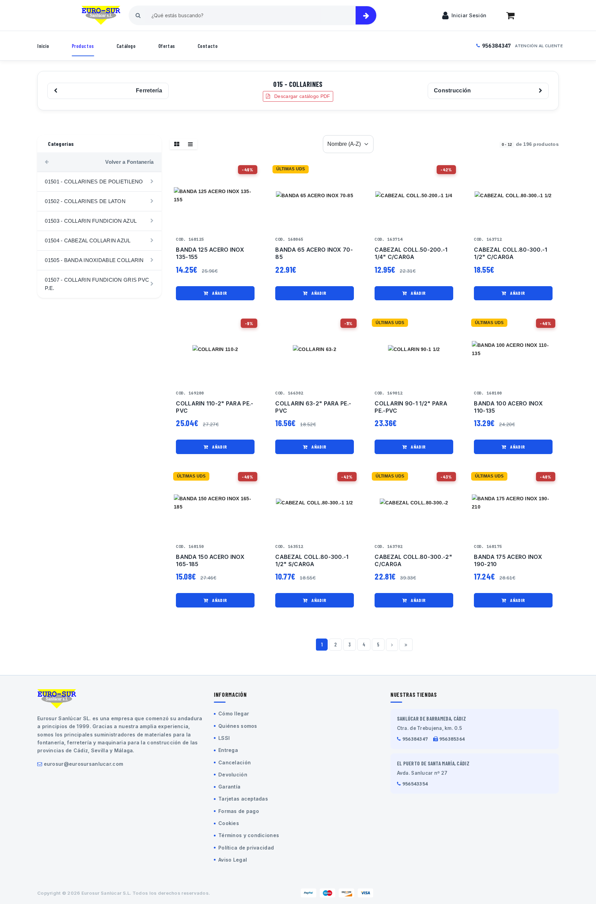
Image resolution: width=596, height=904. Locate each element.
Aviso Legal (232, 860)
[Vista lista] (190, 144)
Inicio (43, 46)
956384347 (496, 45)
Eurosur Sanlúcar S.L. (106, 893)
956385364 (452, 739)
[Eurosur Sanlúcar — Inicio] (100, 15)
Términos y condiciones (248, 835)
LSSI (224, 738)
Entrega (228, 750)
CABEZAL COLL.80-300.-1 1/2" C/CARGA (510, 253)
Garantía (229, 787)
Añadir (219, 293)
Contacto (208, 46)
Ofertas (166, 46)
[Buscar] (366, 15)
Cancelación (234, 762)
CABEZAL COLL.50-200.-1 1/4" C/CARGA (411, 253)
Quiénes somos (237, 726)
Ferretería (149, 90)
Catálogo (126, 46)
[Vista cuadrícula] (177, 144)
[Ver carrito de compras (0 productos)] (510, 15)
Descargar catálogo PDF (301, 96)
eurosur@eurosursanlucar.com (83, 764)
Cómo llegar (233, 713)
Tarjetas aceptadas (243, 799)
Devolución (232, 774)
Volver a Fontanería (129, 162)
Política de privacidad (246, 848)
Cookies (228, 823)
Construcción (452, 90)
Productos (83, 46)
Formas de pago (238, 811)
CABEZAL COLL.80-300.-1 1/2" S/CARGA (311, 560)
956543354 (415, 784)
